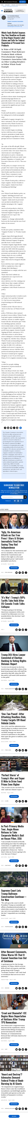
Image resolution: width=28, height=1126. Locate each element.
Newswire (7, 5)
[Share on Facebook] (5, 428)
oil (15, 146)
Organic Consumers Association (10, 6)
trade (18, 134)
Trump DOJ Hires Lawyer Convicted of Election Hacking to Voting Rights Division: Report (13, 659)
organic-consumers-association (19, 5)
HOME (2, 5)
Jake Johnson (4, 1100)
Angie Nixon (8, 865)
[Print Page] (17, 428)
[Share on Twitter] (8, 428)
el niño (6, 801)
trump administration (10, 688)
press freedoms (8, 572)
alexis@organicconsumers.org (14, 26)
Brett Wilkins (4, 680)
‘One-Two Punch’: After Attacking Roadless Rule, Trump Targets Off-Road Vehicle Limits (13, 718)
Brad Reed (3, 792)
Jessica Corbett (4, 741)
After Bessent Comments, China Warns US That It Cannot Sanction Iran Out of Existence (14, 956)
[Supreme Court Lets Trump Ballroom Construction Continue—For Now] (14, 879)
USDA (3, 240)
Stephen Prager (5, 979)
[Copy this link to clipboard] (14, 428)
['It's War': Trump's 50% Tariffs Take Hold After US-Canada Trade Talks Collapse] (14, 586)
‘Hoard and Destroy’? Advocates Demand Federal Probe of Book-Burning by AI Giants (12, 1078)
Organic (4, 73)
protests (11, 134)
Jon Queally (4, 564)
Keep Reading (14, 567)
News (2, 572)
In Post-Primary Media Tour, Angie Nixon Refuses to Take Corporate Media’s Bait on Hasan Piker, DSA (12, 832)
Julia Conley (4, 857)
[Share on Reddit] (23, 573)
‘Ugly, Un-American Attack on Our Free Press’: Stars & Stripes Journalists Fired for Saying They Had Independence (12, 539)
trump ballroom (9, 926)
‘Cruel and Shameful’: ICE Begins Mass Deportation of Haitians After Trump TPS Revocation (13, 1017)
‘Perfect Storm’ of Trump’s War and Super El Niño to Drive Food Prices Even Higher (13, 779)
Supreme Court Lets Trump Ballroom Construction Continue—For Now (13, 895)
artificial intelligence (10, 1108)
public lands (8, 750)
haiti (6, 1049)
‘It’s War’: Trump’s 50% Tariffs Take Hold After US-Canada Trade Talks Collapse (13, 602)
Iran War (7, 988)
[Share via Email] (11, 428)
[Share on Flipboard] (20, 573)
